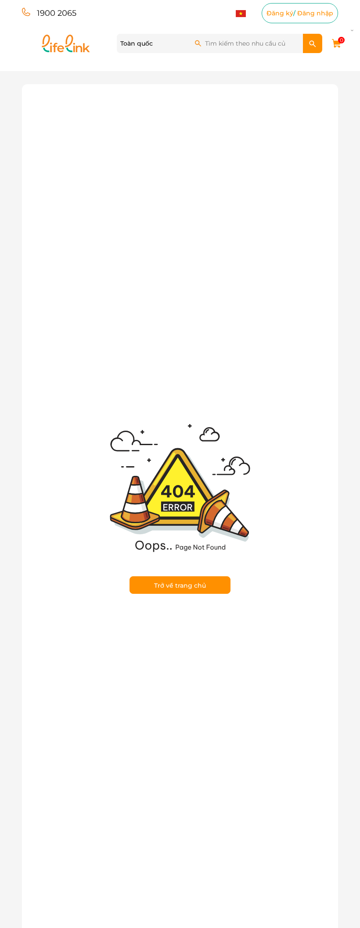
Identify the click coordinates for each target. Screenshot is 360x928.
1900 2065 (56, 13)
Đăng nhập (315, 13)
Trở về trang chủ (180, 585)
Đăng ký (279, 13)
